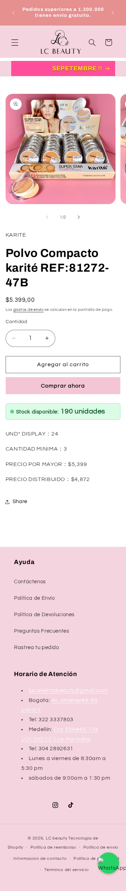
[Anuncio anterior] (13, 12)
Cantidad (16, 321)
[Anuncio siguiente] (112, 12)
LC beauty (57, 838)
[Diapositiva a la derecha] (78, 217)
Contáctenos (30, 581)
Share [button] (20, 501)
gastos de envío (28, 310)
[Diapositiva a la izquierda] (47, 217)
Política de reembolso (53, 847)
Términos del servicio (66, 870)
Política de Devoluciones (44, 614)
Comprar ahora (63, 386)
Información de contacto (39, 859)
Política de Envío (34, 598)
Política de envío (101, 847)
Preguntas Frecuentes (41, 631)
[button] (15, 42)
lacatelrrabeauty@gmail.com (68, 690)
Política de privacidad (96, 859)
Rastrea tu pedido (36, 647)
